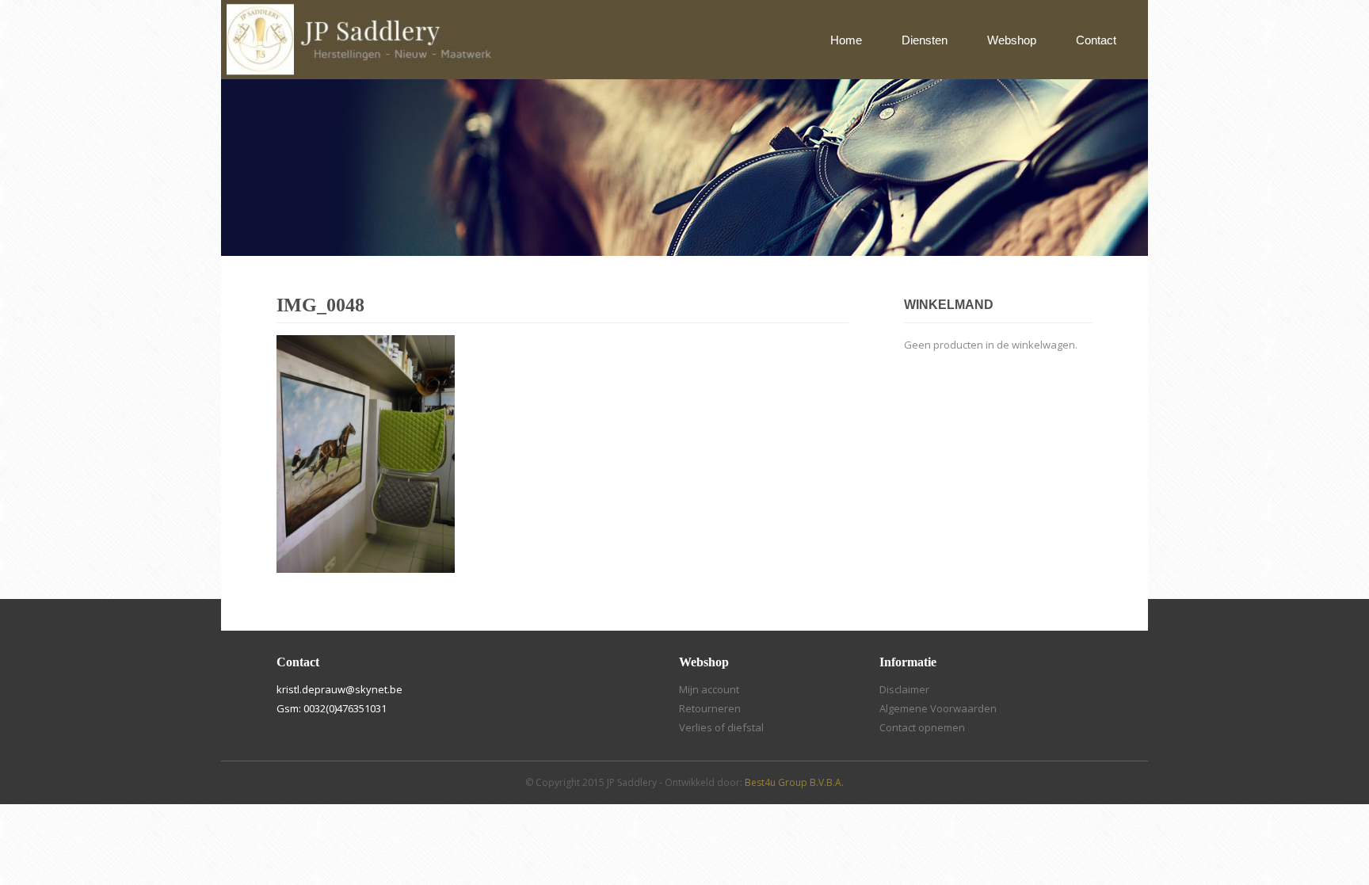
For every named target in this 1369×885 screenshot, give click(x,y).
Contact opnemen (922, 727)
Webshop (1011, 40)
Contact (1096, 40)
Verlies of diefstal (721, 727)
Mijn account (709, 689)
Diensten (925, 40)
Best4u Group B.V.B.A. (794, 782)
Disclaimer (904, 689)
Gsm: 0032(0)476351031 (331, 708)
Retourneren (710, 708)
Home (846, 40)
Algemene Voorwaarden (938, 708)
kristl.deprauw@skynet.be (339, 689)
